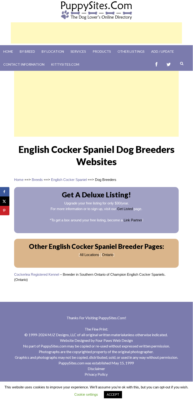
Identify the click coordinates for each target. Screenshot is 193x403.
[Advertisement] (96, 33)
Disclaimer (96, 368)
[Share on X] (4, 201)
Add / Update (162, 51)
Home (8, 51)
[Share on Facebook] (4, 191)
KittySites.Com (65, 64)
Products (102, 51)
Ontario (107, 255)
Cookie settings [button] (86, 394)
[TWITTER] (168, 64)
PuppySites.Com (111, 317)
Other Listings (131, 51)
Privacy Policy (96, 374)
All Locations (89, 255)
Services (78, 51)
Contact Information (23, 64)
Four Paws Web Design (114, 340)
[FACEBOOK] (156, 64)
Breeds (37, 180)
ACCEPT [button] (113, 394)
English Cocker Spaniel (69, 180)
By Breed (27, 51)
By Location (53, 51)
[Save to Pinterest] (4, 210)
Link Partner (133, 220)
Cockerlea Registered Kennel (36, 274)
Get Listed (125, 209)
